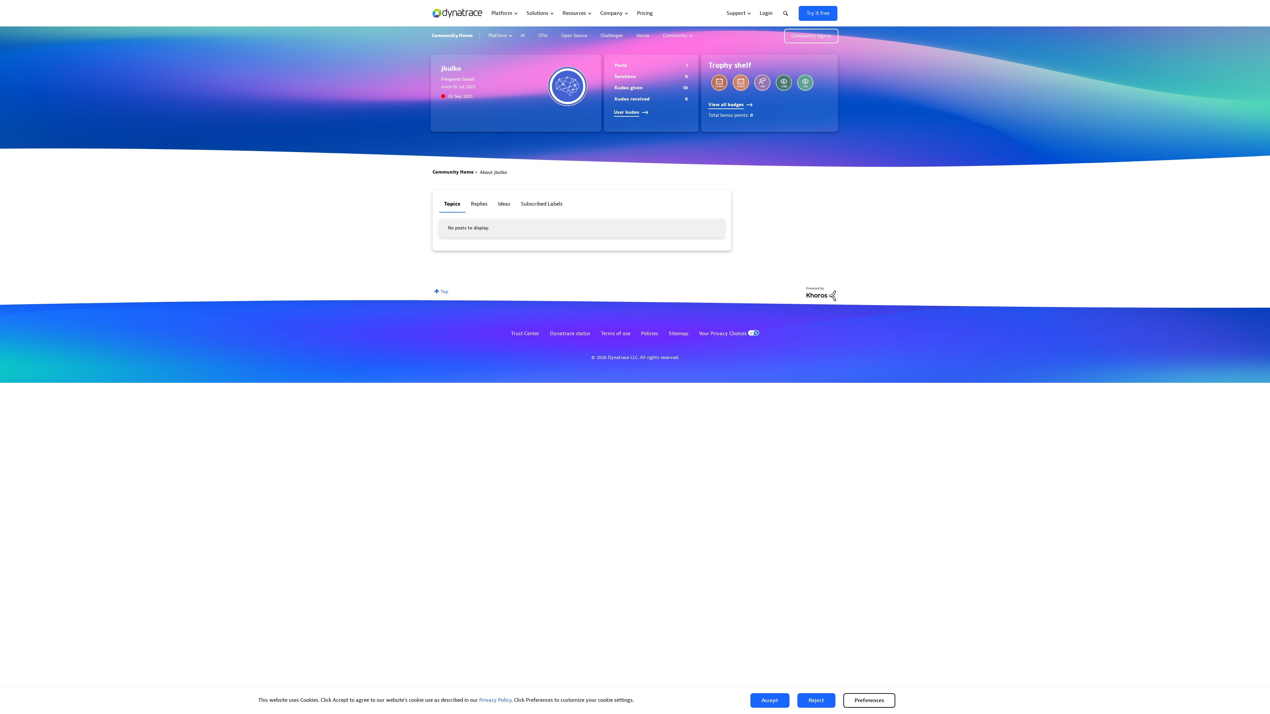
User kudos (626, 112)
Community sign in (811, 36)
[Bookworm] (784, 82)
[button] (769, 700)
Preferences (869, 700)
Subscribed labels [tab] (542, 204)
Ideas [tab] (504, 204)
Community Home (452, 35)
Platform (497, 35)
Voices (642, 35)
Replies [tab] (479, 204)
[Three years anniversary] (719, 82)
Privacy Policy (495, 700)
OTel (543, 35)
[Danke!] (762, 82)
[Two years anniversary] (741, 82)
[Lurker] (805, 82)
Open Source (574, 35)
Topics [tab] (452, 204)
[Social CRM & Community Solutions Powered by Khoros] (821, 294)
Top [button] (444, 292)
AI (523, 35)
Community (675, 35)
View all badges (726, 104)
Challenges (612, 35)
